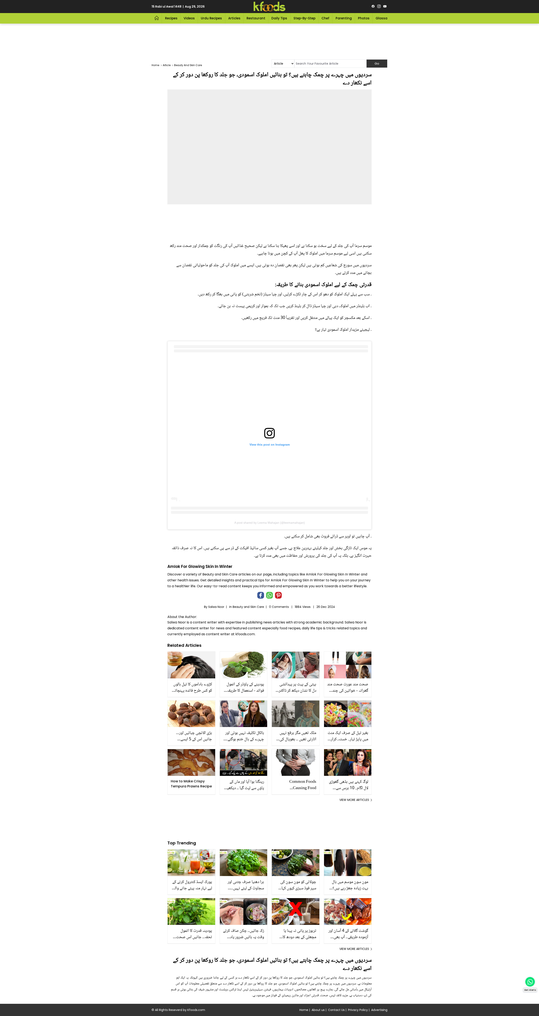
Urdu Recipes (211, 18)
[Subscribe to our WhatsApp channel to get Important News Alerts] (530, 982)
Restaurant (256, 18)
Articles (234, 18)
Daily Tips (279, 18)
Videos (189, 18)
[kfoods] (269, 6)
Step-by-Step (304, 18)
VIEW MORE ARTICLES (354, 800)
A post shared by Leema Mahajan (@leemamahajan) (269, 522)
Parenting (344, 18)
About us (318, 1010)
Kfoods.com (196, 1010)
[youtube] (385, 6)
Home (303, 1010)
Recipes (171, 18)
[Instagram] (379, 6)
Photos (364, 18)
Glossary (383, 18)
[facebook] (373, 6)
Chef (325, 18)
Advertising (379, 1010)
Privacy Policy (358, 1010)
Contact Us (336, 1010)
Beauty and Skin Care (248, 607)
